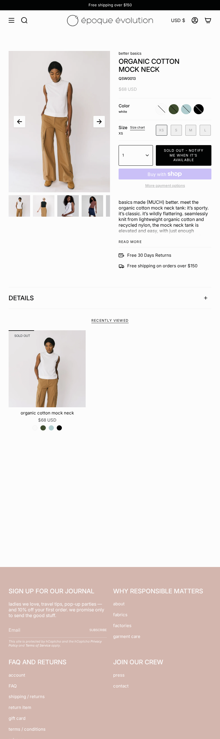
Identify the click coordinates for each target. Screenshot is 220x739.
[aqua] (51, 427)
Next (99, 121)
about (119, 603)
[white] (35, 427)
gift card (17, 718)
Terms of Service (37, 645)
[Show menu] (11, 20)
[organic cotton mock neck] (47, 368)
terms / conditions (27, 729)
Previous (19, 121)
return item (20, 707)
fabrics (120, 614)
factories (122, 625)
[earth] (43, 427)
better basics (130, 53)
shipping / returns (27, 696)
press (119, 675)
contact (121, 686)
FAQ (13, 686)
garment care (126, 636)
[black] (59, 427)
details (21, 298)
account (17, 675)
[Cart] (208, 20)
